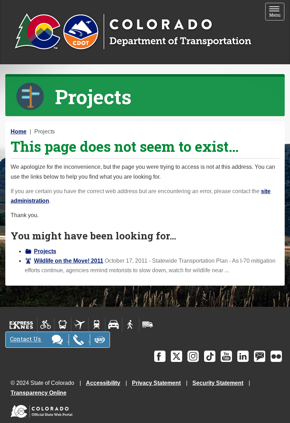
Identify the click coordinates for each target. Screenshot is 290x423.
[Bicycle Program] (45, 324)
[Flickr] (276, 356)
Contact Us (26, 339)
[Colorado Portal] (43, 410)
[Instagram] (193, 356)
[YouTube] (226, 356)
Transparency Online (38, 393)
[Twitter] (176, 356)
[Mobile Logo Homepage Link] (132, 32)
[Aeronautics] (79, 324)
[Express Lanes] (21, 324)
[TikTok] (209, 356)
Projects (45, 251)
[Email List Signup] (259, 356)
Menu (276, 12)
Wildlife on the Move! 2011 (68, 261)
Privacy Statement (156, 383)
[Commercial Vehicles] (147, 324)
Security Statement (217, 383)
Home (19, 132)
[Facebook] (159, 356)
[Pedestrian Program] (130, 324)
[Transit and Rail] (62, 324)
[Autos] (113, 324)
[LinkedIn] (242, 356)
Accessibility (103, 383)
